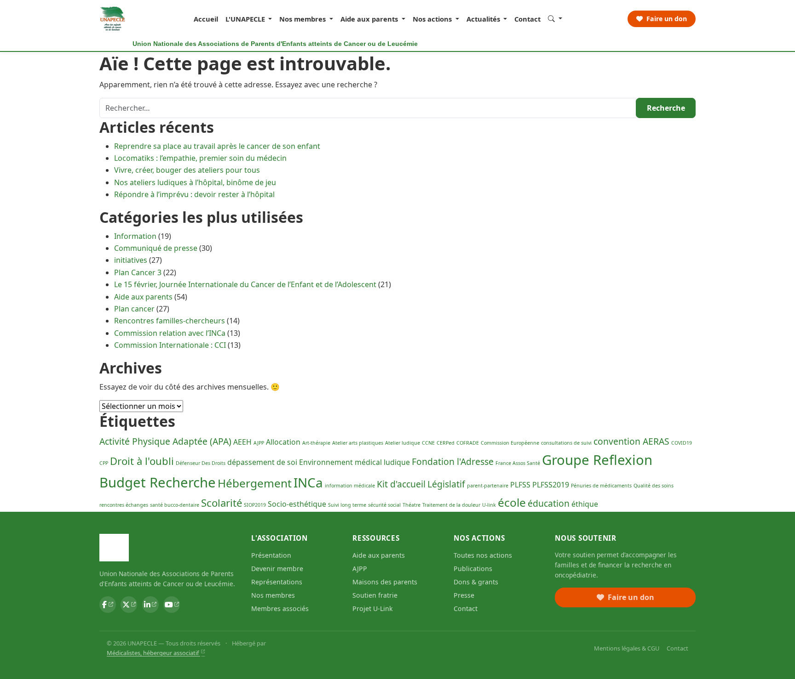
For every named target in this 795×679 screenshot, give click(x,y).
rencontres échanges (123, 505)
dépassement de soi (262, 462)
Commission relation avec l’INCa (169, 333)
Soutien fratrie (375, 595)
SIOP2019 (255, 505)
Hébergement (255, 483)
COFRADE (467, 443)
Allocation (283, 442)
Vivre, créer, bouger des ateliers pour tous (187, 170)
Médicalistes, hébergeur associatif (153, 653)
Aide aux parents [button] (370, 18)
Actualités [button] (484, 18)
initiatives (130, 260)
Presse (464, 595)
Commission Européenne (510, 443)
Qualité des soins (654, 485)
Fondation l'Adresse (453, 461)
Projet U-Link (372, 608)
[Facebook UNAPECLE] (107, 604)
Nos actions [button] (433, 18)
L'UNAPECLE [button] (246, 18)
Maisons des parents (384, 581)
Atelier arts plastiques (357, 443)
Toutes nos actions (483, 555)
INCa (308, 482)
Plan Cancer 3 (137, 272)
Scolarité (221, 502)
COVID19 (681, 443)
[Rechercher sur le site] (555, 18)
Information (135, 236)
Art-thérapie (316, 443)
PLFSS (520, 485)
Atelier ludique (402, 443)
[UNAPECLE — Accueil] (113, 19)
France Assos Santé (517, 463)
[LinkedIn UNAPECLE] (150, 604)
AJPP (258, 443)
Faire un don (666, 18)
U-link (489, 505)
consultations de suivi (566, 443)
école (512, 502)
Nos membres (273, 595)
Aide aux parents (143, 297)
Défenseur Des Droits (200, 463)
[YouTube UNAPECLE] (171, 604)
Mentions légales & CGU (626, 648)
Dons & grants (476, 581)
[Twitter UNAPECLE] (129, 604)
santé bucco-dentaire (174, 505)
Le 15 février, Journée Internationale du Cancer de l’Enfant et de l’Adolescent (245, 284)
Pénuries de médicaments (601, 485)
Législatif (446, 484)
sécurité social (384, 505)
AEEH (242, 442)
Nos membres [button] (303, 18)
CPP (103, 463)
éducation (549, 503)
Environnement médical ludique (354, 462)
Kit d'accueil (401, 484)
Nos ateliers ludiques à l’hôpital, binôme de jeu (195, 182)
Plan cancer (134, 309)
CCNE (428, 443)
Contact (527, 18)
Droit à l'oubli (142, 461)
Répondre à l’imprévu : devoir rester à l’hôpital (194, 194)
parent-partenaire (487, 485)
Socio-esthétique (297, 504)
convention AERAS (631, 441)
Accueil (206, 18)
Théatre (412, 505)
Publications (473, 568)
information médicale (350, 485)
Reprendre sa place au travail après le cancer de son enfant (217, 146)
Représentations (276, 581)
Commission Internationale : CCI (170, 345)
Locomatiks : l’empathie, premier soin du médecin (200, 158)
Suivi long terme (347, 505)
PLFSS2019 (550, 485)
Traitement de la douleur (451, 505)
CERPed (446, 443)
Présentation (271, 555)
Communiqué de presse (155, 248)
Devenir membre (277, 568)
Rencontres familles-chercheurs (169, 321)
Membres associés (280, 608)
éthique (584, 504)
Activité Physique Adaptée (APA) (165, 441)
